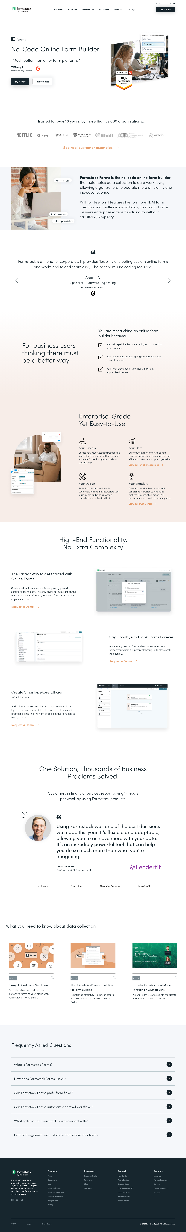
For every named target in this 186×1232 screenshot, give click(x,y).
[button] (58, 9)
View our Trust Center (140, 503)
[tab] (42, 885)
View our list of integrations (144, 464)
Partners (118, 9)
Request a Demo (22, 606)
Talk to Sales (165, 9)
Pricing (131, 9)
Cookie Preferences (161, 1188)
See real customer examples (88, 147)
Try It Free (20, 81)
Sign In (172, 3)
